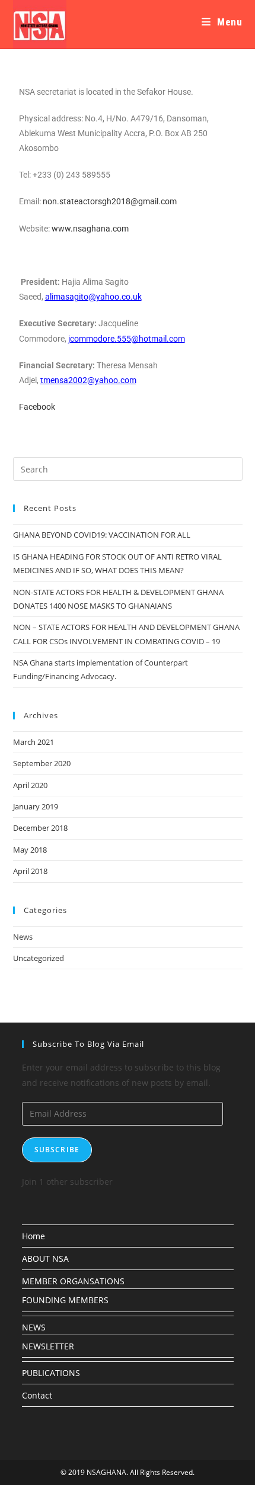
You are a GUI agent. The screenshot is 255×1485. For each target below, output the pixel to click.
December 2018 (40, 827)
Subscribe (57, 1150)
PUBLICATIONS (51, 1372)
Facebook (37, 407)
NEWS (34, 1327)
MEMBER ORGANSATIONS (73, 1281)
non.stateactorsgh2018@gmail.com (110, 201)
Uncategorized (38, 958)
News (23, 936)
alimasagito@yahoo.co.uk (93, 296)
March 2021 (33, 742)
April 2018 (30, 871)
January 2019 (35, 806)
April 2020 (30, 785)
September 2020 (42, 763)
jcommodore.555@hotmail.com (126, 338)
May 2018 (30, 849)
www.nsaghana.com (90, 228)
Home (33, 1236)
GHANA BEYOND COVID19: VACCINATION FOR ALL (101, 534)
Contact (37, 1395)
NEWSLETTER (48, 1346)
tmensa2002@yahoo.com (88, 380)
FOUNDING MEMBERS (65, 1300)
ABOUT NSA (45, 1258)
